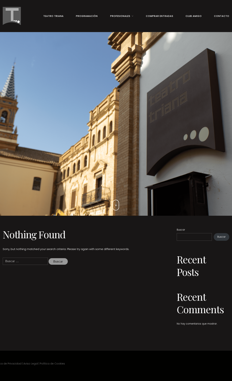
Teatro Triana (53, 16)
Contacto (221, 16)
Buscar (181, 230)
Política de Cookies (52, 363)
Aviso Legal (30, 363)
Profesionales (120, 16)
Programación (87, 16)
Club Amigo (194, 16)
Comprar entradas (159, 16)
